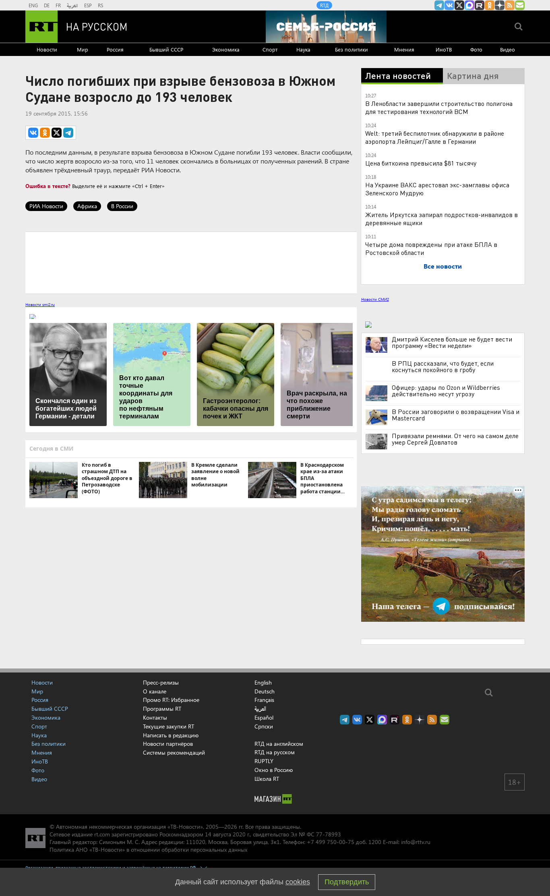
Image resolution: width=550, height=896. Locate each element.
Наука (303, 49)
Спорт (270, 49)
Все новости (443, 266)
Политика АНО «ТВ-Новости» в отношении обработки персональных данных (148, 849)
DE (47, 5)
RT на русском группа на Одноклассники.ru (489, 5)
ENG (33, 5)
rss (510, 5)
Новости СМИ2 (375, 299)
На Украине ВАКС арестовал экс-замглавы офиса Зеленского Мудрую (437, 188)
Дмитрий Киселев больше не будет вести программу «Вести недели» (452, 342)
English (263, 683)
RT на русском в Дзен (500, 5)
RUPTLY (263, 761)
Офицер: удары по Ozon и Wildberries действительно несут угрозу (446, 390)
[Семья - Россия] (326, 26)
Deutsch (264, 691)
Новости (47, 49)
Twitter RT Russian (459, 5)
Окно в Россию (273, 770)
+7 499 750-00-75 (330, 842)
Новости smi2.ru (40, 304)
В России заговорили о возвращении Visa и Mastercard (455, 414)
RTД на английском (278, 743)
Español (263, 718)
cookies (297, 882)
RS (100, 5)
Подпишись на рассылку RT (520, 5)
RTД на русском (274, 752)
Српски (263, 726)
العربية (72, 5)
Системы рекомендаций (174, 752)
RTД (324, 5)
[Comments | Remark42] (191, 262)
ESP (88, 5)
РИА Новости (46, 206)
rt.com (102, 834)
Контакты (155, 717)
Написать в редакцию (170, 735)
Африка (87, 206)
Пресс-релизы (161, 682)
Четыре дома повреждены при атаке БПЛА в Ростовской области (431, 248)
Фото (476, 49)
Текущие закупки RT (168, 726)
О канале (154, 691)
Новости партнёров (168, 743)
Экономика (226, 49)
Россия (115, 49)
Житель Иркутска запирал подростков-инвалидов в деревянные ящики (441, 218)
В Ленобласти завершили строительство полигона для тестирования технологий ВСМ (439, 107)
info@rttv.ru (415, 842)
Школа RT (266, 778)
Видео (507, 49)
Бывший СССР (166, 49)
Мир (82, 49)
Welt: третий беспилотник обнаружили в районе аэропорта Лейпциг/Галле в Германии (434, 137)
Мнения (404, 49)
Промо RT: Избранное (171, 700)
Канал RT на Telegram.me (439, 5)
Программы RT (162, 708)
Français (264, 700)
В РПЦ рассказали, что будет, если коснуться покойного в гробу (443, 366)
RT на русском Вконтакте (449, 5)
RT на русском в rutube (479, 5)
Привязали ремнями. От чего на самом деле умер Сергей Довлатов (455, 438)
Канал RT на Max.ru (469, 5)
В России (122, 206)
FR (58, 5)
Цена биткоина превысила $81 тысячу (420, 163)
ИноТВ (444, 49)
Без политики (351, 49)
